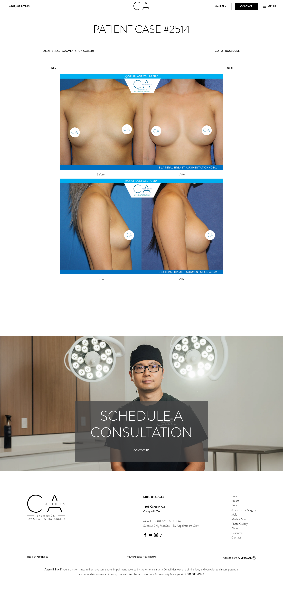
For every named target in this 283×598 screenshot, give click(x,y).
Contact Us (141, 450)
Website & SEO (230, 558)
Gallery (220, 6)
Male (234, 514)
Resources (237, 533)
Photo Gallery (239, 524)
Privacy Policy (134, 557)
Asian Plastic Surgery (243, 510)
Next (230, 68)
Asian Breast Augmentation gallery (68, 51)
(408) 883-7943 (19, 6)
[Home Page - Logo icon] (141, 9)
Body (234, 505)
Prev (53, 68)
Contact (246, 6)
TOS (145, 557)
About (235, 528)
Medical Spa (238, 519)
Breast (235, 501)
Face (234, 496)
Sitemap (152, 557)
